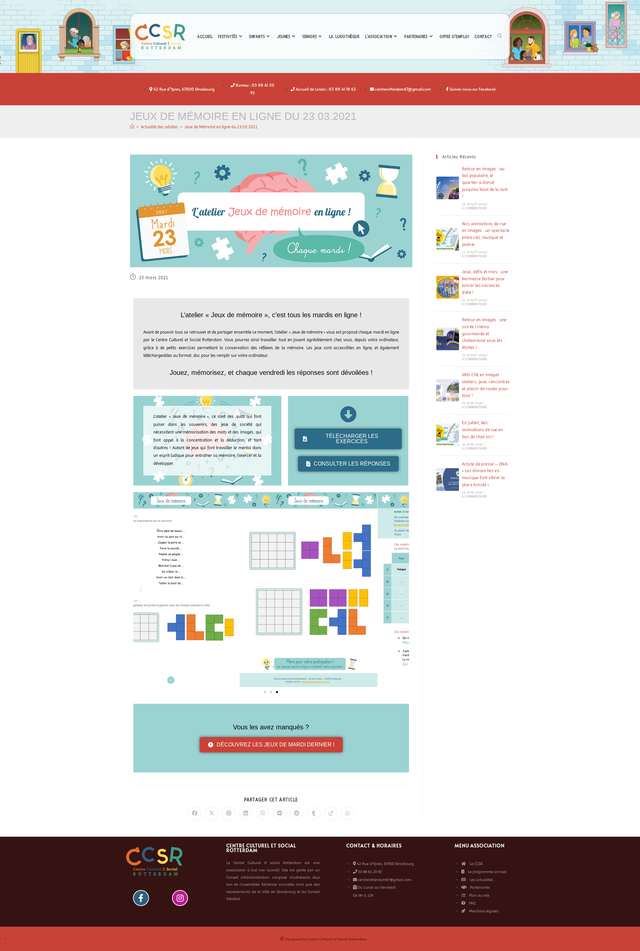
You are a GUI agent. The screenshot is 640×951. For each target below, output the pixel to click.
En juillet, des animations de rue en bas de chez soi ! (482, 429)
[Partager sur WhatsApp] (347, 813)
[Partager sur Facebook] (194, 813)
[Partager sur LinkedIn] (245, 813)
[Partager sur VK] (279, 813)
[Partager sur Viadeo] (330, 813)
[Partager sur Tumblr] (313, 813)
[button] (141, 589)
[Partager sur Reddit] (296, 813)
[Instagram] (180, 898)
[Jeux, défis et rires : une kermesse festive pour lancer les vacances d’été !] (447, 287)
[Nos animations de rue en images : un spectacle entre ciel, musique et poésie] (447, 239)
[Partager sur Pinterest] (228, 813)
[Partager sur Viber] (262, 813)
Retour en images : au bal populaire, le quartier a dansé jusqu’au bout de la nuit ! (485, 182)
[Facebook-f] (141, 898)
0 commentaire (474, 208)
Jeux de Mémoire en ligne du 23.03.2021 (221, 126)
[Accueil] (132, 126)
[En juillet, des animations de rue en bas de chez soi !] (447, 435)
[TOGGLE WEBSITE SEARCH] (500, 36)
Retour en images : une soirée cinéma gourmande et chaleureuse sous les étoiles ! (484, 333)
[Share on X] (211, 813)
